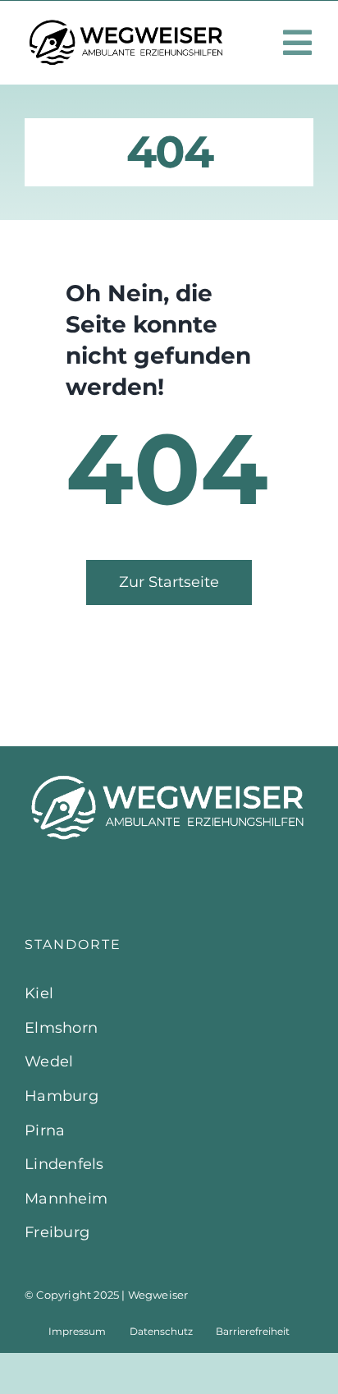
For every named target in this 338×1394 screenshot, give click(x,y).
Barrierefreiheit (253, 1331)
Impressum (77, 1331)
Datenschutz (161, 1331)
